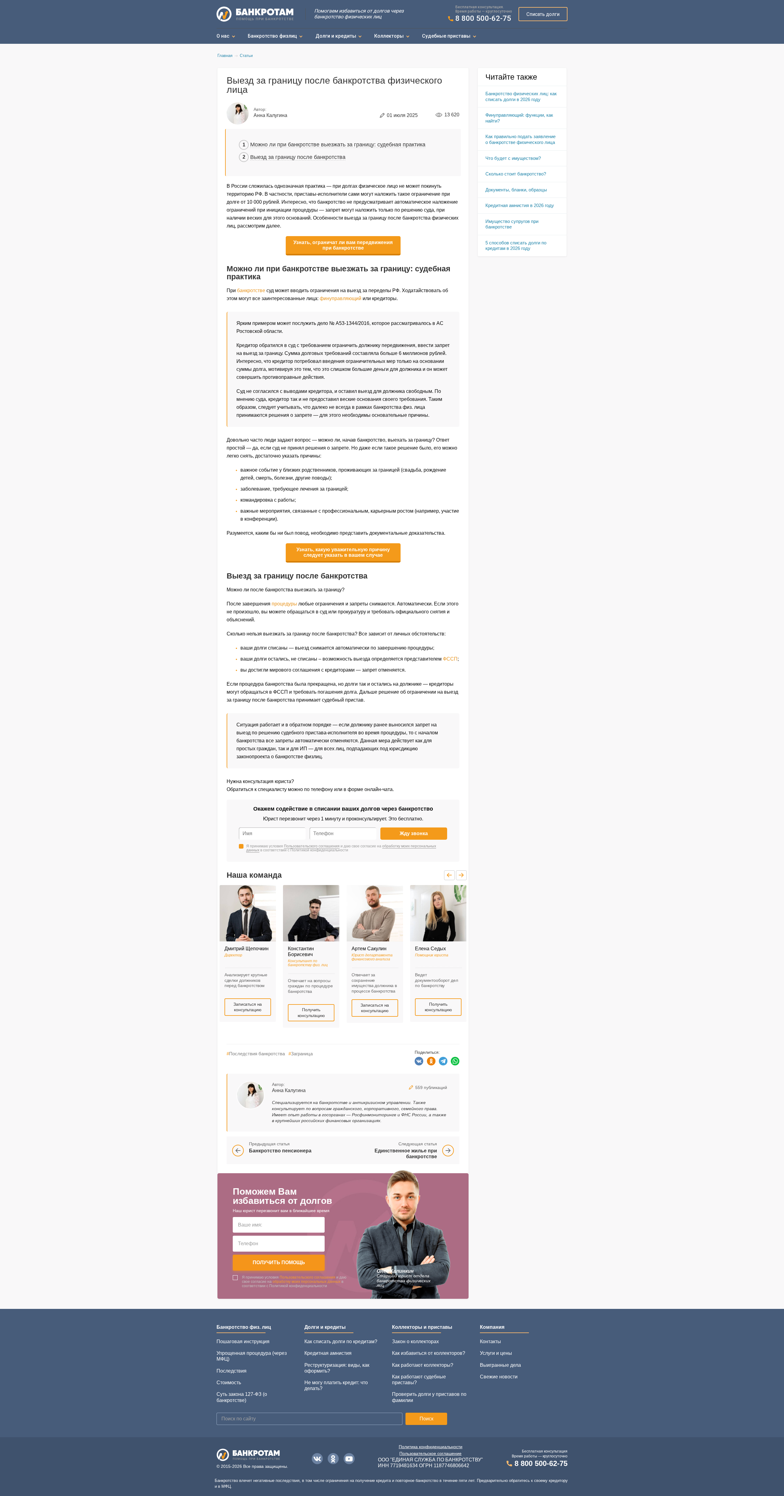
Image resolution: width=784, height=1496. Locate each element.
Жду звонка (414, 833)
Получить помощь (279, 1262)
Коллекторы (389, 36)
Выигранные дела (500, 1365)
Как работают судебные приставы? (419, 1379)
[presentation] (449, 875)
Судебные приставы (446, 36)
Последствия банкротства (256, 1053)
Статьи (246, 55)
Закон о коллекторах (415, 1341)
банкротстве (251, 290)
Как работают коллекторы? (422, 1365)
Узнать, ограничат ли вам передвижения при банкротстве (343, 245)
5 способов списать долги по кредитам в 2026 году (515, 245)
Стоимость (229, 1382)
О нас (223, 36)
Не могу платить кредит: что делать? (336, 1385)
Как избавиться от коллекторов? (428, 1353)
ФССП (450, 658)
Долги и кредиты (335, 36)
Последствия (232, 1371)
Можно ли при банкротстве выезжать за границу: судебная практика (337, 144)
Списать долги (543, 14)
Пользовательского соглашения (312, 846)
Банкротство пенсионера (280, 1150)
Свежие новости (499, 1376)
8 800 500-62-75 (483, 18)
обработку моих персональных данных (307, 1281)
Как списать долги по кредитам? (340, 1341)
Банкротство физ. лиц (244, 1327)
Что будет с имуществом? (513, 158)
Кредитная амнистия (328, 1353)
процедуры (284, 603)
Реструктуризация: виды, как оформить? (336, 1368)
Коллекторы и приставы (422, 1327)
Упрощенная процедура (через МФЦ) (252, 1356)
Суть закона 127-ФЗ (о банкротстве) (242, 1397)
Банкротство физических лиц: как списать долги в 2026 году (521, 96)
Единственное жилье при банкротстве (406, 1153)
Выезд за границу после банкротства (297, 157)
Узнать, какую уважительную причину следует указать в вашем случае (343, 552)
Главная (224, 55)
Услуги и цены (496, 1353)
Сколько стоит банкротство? (515, 173)
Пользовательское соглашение (430, 1453)
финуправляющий (340, 298)
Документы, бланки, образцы (516, 189)
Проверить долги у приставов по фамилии (429, 1397)
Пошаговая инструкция (243, 1341)
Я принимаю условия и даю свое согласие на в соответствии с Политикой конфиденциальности (341, 848)
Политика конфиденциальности (430, 1446)
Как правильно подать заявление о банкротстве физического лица (520, 139)
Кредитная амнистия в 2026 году (519, 205)
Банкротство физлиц (272, 36)
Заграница (300, 1053)
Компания (492, 1327)
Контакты (490, 1341)
